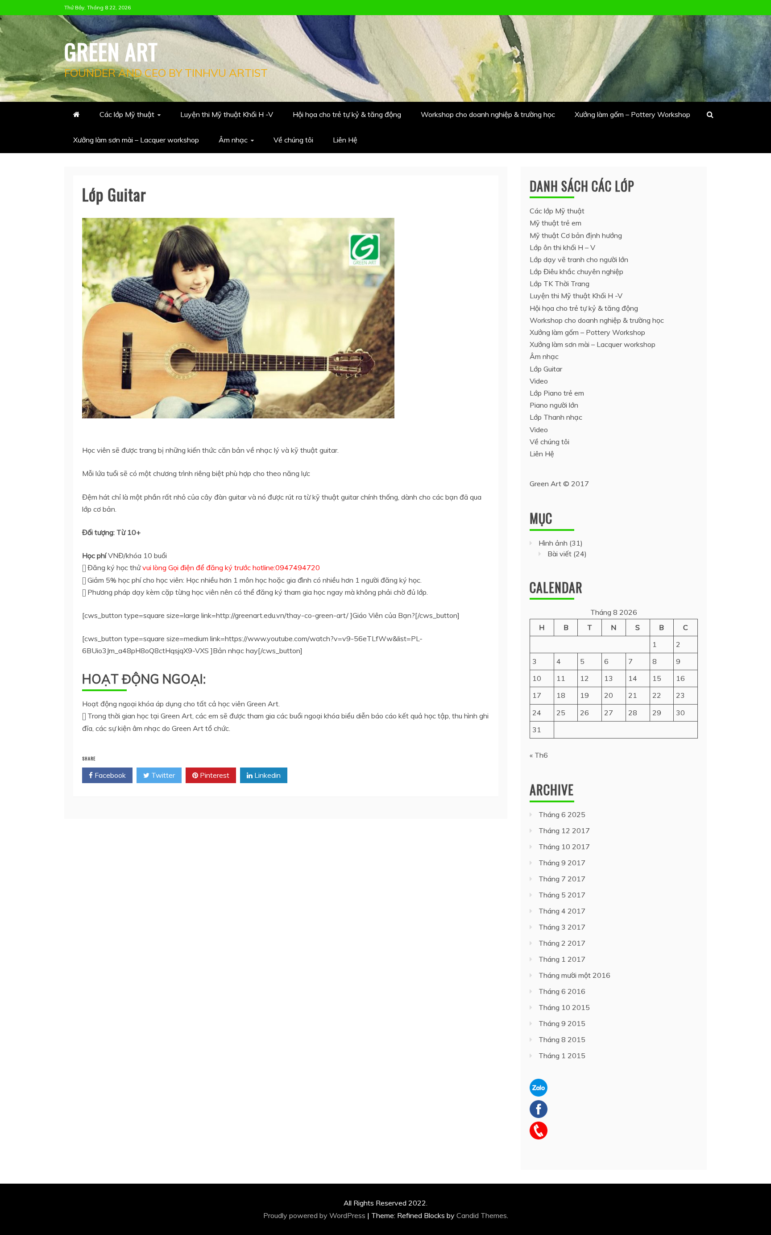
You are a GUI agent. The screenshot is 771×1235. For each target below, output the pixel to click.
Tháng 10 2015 (564, 1007)
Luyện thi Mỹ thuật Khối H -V (226, 114)
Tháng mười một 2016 (574, 975)
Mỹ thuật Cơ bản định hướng (576, 235)
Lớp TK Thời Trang (559, 283)
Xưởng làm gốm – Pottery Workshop (632, 114)
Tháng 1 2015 (562, 1055)
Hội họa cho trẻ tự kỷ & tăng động (347, 114)
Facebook (109, 775)
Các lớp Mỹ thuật (126, 114)
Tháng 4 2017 (562, 910)
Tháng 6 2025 (562, 814)
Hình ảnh (553, 542)
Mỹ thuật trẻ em (555, 222)
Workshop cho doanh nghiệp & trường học (488, 114)
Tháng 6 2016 (562, 991)
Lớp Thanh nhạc (556, 417)
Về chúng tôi (293, 139)
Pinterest (213, 775)
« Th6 (539, 755)
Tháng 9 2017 (562, 862)
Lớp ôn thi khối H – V (562, 247)
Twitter (162, 775)
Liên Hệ (345, 139)
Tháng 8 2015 (562, 1039)
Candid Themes (481, 1215)
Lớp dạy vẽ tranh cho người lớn (579, 259)
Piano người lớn (554, 405)
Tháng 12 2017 (564, 830)
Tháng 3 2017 (562, 926)
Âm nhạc (233, 139)
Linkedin (267, 775)
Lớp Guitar (546, 368)
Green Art (111, 50)
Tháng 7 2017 (562, 878)
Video (539, 380)
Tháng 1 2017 (562, 959)
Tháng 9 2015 (562, 1023)
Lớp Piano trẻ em (557, 392)
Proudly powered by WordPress (315, 1215)
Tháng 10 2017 (564, 846)
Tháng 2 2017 (562, 943)
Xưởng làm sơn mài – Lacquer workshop (136, 139)
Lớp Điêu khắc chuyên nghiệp (576, 271)
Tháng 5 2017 (562, 894)
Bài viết (559, 553)
